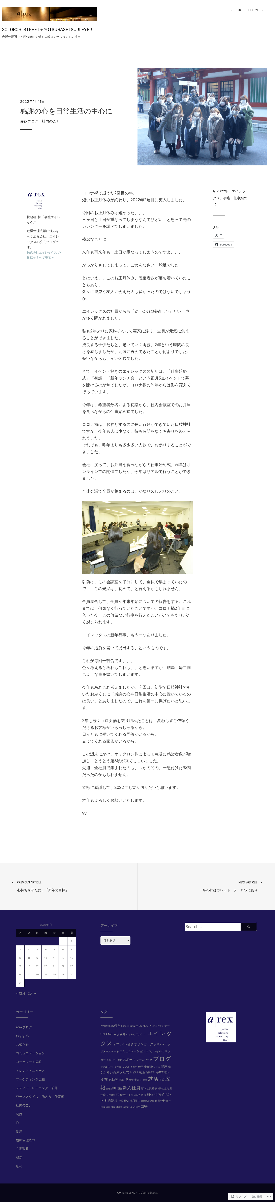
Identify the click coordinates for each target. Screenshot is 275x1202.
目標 (143, 1094)
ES (140, 1025)
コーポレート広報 (29, 1062)
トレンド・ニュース (30, 1071)
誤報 (108, 1106)
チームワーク (144, 1059)
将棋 (145, 1080)
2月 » (32, 993)
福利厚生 (135, 1100)
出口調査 (134, 1072)
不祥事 (134, 1067)
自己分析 (160, 1100)
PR (151, 1025)
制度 (19, 1131)
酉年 (137, 1106)
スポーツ (129, 1060)
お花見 (121, 1034)
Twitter (112, 1034)
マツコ (103, 1067)
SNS (103, 1034)
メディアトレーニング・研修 (37, 1088)
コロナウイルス (155, 1051)
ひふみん (130, 1034)
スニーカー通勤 (114, 1060)
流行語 (137, 1095)
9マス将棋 (105, 1026)
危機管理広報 (25, 1140)
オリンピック (143, 1044)
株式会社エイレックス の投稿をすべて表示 (44, 255)
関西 (19, 1114)
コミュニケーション (30, 1053)
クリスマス (160, 1044)
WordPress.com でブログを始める (137, 1192)
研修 (150, 1095)
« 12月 (20, 993)
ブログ (162, 1058)
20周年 (115, 1025)
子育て (138, 1079)
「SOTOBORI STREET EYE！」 (246, 9)
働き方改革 (113, 1072)
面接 (144, 1106)
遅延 (113, 1106)
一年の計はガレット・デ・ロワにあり (229, 886)
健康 (164, 1066)
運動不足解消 (122, 1106)
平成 (161, 1079)
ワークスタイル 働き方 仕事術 (40, 1097)
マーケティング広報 (30, 1079)
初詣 (226, 198)
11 (29, 957)
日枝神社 (110, 1095)
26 (37, 974)
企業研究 (149, 1066)
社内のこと (51, 121)
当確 (108, 1088)
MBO (145, 1025)
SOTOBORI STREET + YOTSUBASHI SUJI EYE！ (48, 29)
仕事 (140, 1066)
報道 (122, 1079)
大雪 (131, 1080)
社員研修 (123, 1100)
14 (54, 957)
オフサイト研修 (123, 1044)
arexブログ (29, 121)
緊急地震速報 (147, 1101)
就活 (19, 1158)
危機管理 (150, 1072)
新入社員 (131, 1087)
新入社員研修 (149, 1088)
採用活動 (116, 1088)
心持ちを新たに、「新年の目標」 (43, 886)
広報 (19, 1166)
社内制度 (111, 1100)
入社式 (124, 1072)
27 (45, 974)
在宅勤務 (22, 1149)
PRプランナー (161, 1025)
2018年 (125, 1026)
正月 (130, 1095)
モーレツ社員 (114, 1067)
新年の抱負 (163, 1088)
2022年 (222, 191)
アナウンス (141, 1034)
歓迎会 (124, 1094)
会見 (157, 1067)
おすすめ (22, 1036)
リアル (126, 1066)
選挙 (132, 1106)
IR (17, 1123)
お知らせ (22, 1044)
